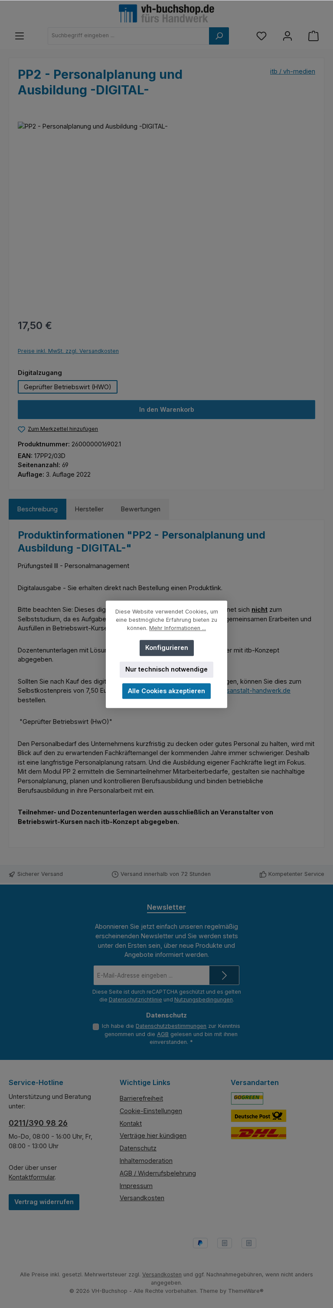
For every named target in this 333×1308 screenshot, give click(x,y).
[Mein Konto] (287, 36)
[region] (166, 215)
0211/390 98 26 (38, 1122)
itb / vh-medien (292, 71)
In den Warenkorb (166, 409)
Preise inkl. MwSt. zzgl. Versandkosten (68, 351)
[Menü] (19, 36)
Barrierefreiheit (141, 1098)
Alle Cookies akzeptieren (166, 690)
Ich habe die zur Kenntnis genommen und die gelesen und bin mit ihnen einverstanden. (171, 1034)
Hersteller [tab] (89, 509)
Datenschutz (138, 1148)
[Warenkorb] (313, 36)
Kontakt (131, 1123)
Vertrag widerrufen (44, 1201)
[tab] (37, 509)
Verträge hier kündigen (153, 1135)
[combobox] (128, 36)
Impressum (136, 1185)
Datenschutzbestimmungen (171, 1026)
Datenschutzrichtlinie (135, 999)
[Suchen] (219, 36)
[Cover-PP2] (166, 215)
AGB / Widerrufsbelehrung (158, 1173)
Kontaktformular (32, 1177)
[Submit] (224, 975)
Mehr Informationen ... (177, 628)
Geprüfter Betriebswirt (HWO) (67, 387)
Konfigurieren (166, 647)
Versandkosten (142, 1197)
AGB (163, 1034)
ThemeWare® (246, 1291)
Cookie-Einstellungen (151, 1110)
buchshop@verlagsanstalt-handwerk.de (232, 690)
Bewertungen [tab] (140, 509)
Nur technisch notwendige (166, 669)
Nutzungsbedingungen (203, 999)
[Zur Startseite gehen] (166, 13)
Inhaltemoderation (146, 1160)
